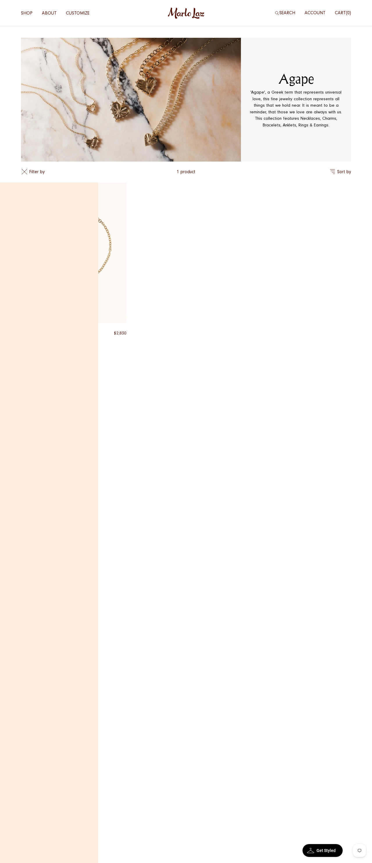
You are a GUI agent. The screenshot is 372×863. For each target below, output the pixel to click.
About (49, 13)
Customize (78, 13)
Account (315, 12)
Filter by (37, 171)
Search (287, 12)
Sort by (344, 171)
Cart (342, 12)
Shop (27, 13)
